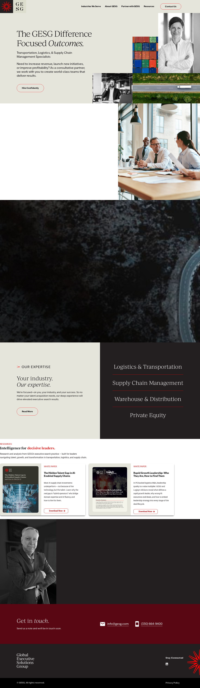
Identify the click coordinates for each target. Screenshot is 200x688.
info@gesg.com (118, 624)
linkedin (167, 664)
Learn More (27, 319)
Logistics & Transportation (148, 366)
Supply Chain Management (148, 382)
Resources (149, 7)
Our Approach (29, 169)
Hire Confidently (30, 88)
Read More (27, 412)
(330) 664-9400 (151, 624)
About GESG (111, 7)
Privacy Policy (173, 683)
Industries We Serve (91, 7)
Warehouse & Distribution (147, 398)
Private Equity (148, 414)
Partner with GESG (130, 7)
